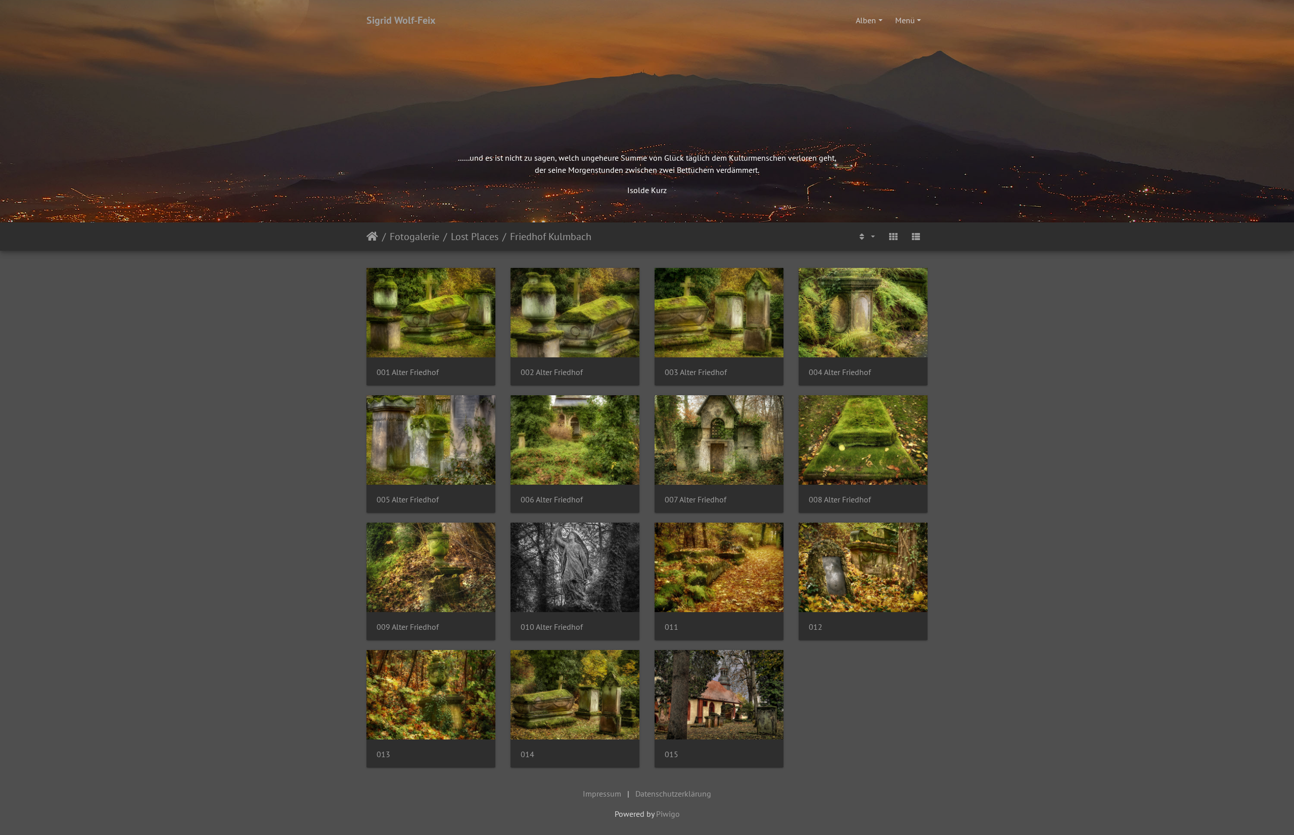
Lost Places (474, 236)
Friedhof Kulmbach (550, 236)
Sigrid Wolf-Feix (401, 20)
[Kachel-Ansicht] (893, 236)
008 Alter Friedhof (840, 499)
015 (671, 754)
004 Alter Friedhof (840, 372)
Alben (866, 20)
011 (671, 627)
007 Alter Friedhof (695, 499)
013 (383, 754)
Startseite (372, 236)
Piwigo (668, 814)
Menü (905, 20)
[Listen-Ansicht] (916, 236)
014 (527, 754)
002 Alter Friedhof (552, 372)
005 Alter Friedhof (408, 499)
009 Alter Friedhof (408, 627)
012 (815, 627)
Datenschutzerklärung (673, 793)
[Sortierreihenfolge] (866, 236)
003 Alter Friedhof (696, 372)
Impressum (602, 793)
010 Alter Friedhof (552, 627)
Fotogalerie (414, 236)
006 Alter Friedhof (552, 499)
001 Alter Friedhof (408, 372)
